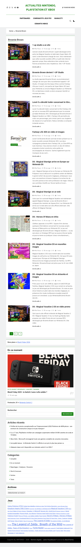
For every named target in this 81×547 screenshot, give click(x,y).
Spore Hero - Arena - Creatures (59, 518)
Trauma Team (59, 530)
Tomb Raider (38, 528)
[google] (15, 7)
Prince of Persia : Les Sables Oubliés (28, 516)
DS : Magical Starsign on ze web (46, 192)
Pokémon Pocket (13, 516)
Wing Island (67, 530)
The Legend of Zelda (42, 521)
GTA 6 (21, 506)
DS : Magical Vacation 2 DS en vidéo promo (51, 306)
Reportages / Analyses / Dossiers (28, 389)
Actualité (14, 58)
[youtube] (17, 7)
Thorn (30, 528)
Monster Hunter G (60, 511)
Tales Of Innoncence (28, 521)
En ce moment (12, 389)
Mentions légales (36, 539)
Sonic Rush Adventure (37, 518)
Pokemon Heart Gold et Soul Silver (46, 513)
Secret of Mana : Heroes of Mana (59, 516)
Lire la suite (36, 67)
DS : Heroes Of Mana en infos (45, 217)
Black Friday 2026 (23, 342)
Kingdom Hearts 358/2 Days (18, 509)
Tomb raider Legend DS (50, 528)
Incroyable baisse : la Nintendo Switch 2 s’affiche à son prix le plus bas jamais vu (37, 443)
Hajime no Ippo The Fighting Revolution (46, 506)
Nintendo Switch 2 (25, 403)
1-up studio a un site (41, 45)
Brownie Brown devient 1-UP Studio (48, 72)
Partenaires (25, 18)
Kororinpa (31, 508)
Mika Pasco (37, 49)
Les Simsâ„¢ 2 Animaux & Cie (42, 508)
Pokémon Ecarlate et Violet (62, 513)
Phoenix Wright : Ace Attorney (28, 513)
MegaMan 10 (30, 511)
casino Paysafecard (49, 539)
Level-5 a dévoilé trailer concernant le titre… (51, 102)
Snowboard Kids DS (25, 518)
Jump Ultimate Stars (62, 506)
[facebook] (7, 7)
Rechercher (12, 410)
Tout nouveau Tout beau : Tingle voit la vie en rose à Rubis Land (38, 530)
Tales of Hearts (19, 521)
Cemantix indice (41, 24)
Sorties (12, 475)
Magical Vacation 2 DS (59, 509)
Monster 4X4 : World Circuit (48, 511)
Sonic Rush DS (47, 518)
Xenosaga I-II (11, 533)
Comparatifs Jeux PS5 (42, 18)
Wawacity (58, 18)
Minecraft (37, 511)
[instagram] (9, 7)
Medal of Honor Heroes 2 (20, 511)
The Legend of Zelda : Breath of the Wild (37, 524)
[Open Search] (70, 21)
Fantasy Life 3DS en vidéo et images (48, 132)
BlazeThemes (69, 539)
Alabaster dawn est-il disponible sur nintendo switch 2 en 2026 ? (31, 447)
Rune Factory (43, 516)
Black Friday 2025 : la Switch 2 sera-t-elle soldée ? (27, 392)
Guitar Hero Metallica (29, 506)
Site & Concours (15, 471)
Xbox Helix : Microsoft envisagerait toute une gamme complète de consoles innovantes (39, 439)
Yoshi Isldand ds (20, 533)
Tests (12, 479)
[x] (12, 7)
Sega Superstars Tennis (13, 518)
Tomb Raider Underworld (63, 528)
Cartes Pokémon (13, 506)
